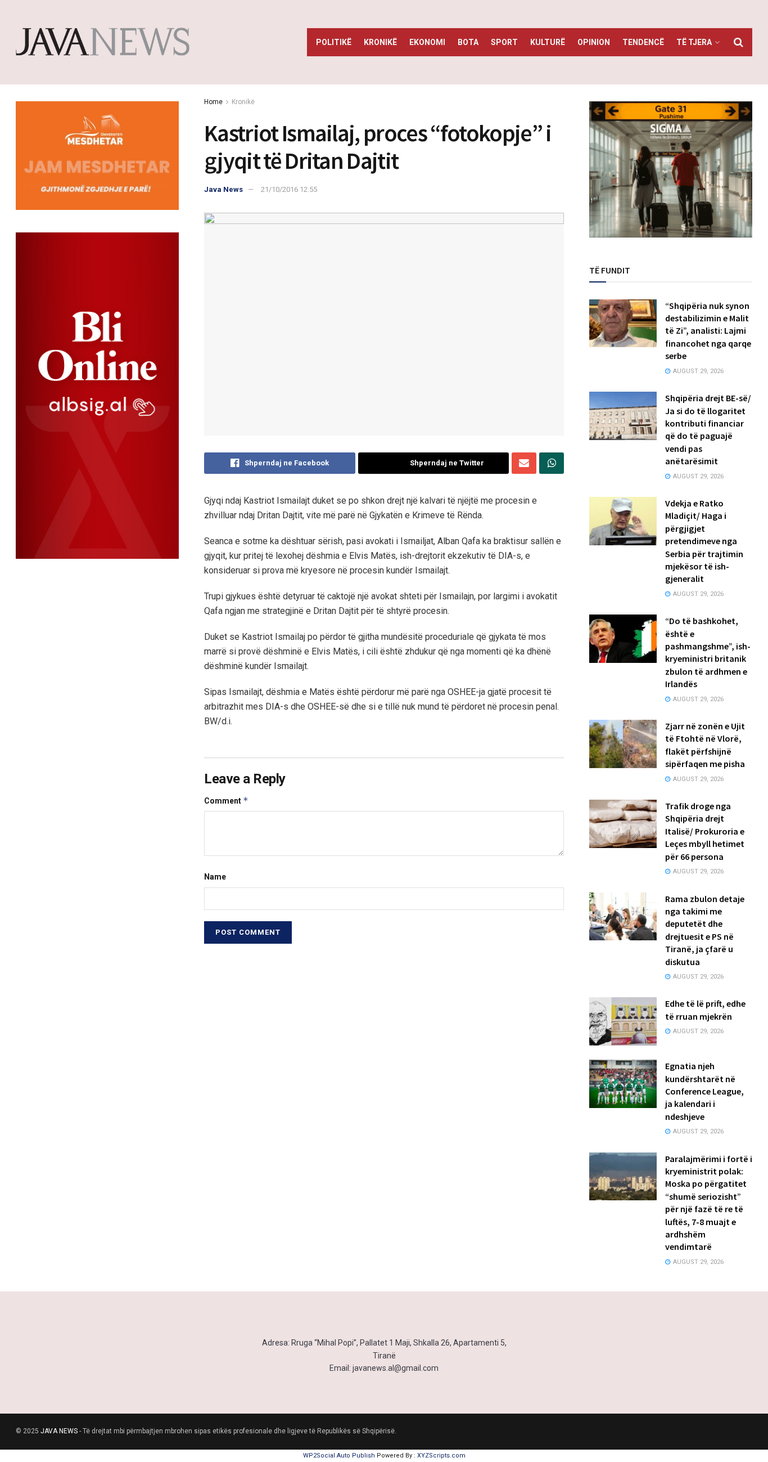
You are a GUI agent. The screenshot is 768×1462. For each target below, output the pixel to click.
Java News (223, 189)
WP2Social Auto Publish (339, 1455)
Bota (468, 42)
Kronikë (380, 42)
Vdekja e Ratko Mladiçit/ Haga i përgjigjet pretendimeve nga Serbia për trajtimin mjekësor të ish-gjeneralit (704, 540)
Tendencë (643, 42)
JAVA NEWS (59, 1431)
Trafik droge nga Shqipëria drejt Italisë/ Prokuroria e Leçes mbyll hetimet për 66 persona (704, 831)
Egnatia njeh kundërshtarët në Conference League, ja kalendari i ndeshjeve (704, 1091)
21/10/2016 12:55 (289, 189)
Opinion (593, 42)
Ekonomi (427, 42)
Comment (226, 800)
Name (215, 876)
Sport (504, 42)
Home (213, 102)
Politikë (333, 42)
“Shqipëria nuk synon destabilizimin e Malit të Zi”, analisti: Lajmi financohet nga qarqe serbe (708, 331)
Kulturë (547, 42)
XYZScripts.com (441, 1455)
